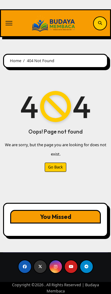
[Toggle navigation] (9, 23)
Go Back (55, 167)
